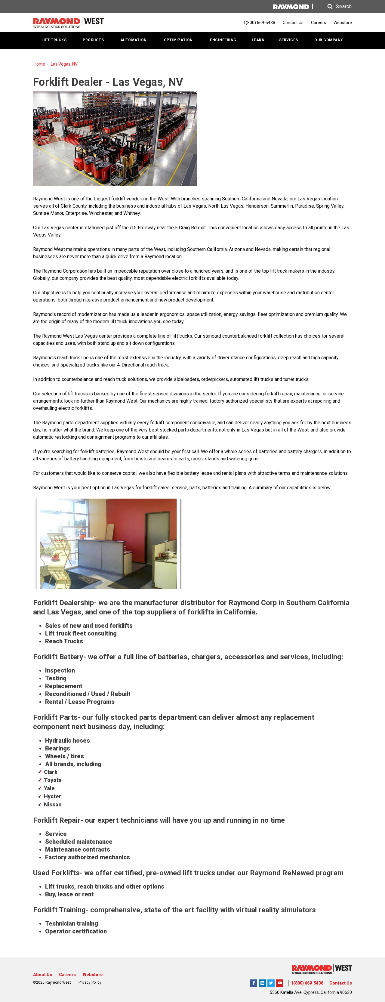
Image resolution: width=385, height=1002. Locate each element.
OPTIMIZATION (178, 40)
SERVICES (288, 40)
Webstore (343, 22)
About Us (42, 974)
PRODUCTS (93, 40)
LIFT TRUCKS (54, 40)
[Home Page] (68, 22)
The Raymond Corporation (279, 982)
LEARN (258, 40)
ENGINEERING (223, 40)
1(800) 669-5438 (307, 983)
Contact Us (293, 22)
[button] (334, 6)
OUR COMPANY (328, 40)
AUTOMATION (133, 40)
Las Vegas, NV (64, 64)
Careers (318, 22)
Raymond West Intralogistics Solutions (253, 982)
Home (39, 64)
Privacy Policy (90, 982)
